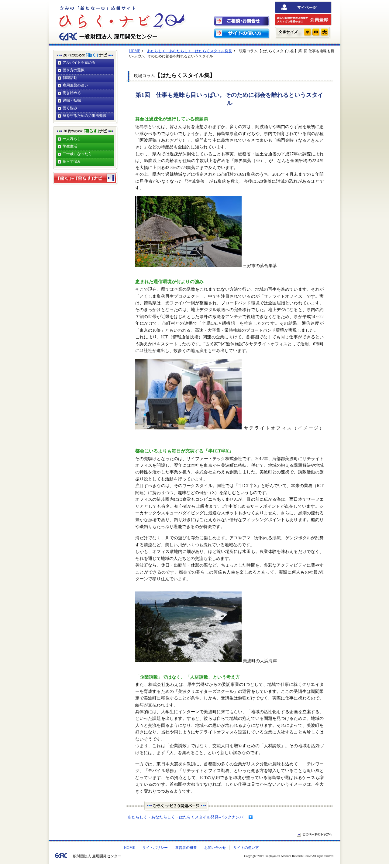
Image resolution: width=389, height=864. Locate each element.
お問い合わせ (215, 847)
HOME (134, 51)
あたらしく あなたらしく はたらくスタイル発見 (189, 51)
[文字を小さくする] (307, 32)
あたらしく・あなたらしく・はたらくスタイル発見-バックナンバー (187, 817)
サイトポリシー (155, 847)
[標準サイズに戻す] (315, 32)
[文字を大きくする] (324, 32)
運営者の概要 (186, 847)
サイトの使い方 (246, 847)
